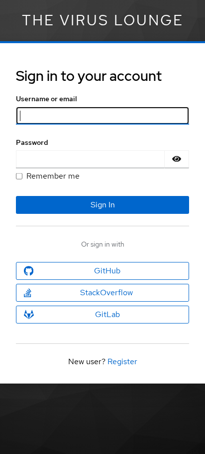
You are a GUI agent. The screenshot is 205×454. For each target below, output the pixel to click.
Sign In (103, 204)
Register (122, 361)
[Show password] (176, 159)
